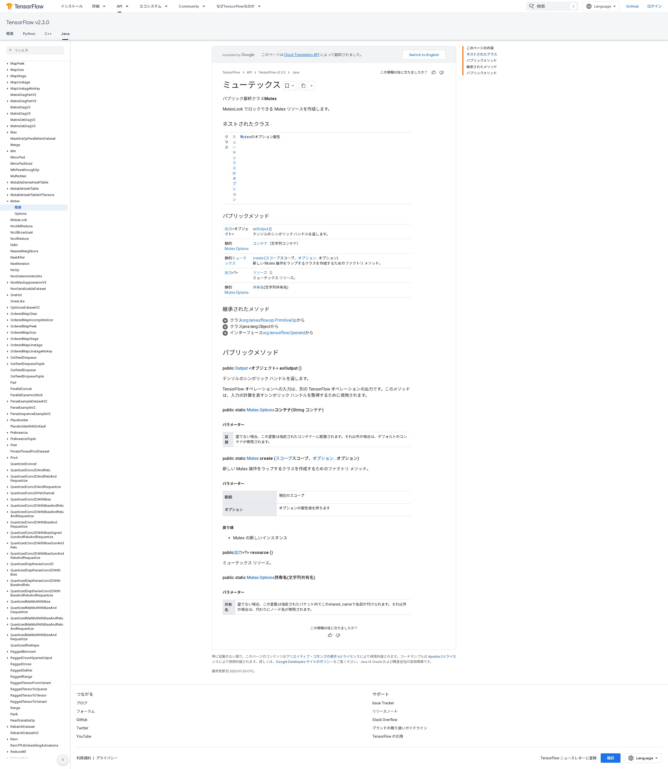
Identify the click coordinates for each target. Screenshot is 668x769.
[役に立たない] (441, 72)
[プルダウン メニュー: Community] (205, 6)
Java (65, 33)
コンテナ (260, 243)
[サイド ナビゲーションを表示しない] (63, 759)
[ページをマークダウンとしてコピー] (303, 85)
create (258, 258)
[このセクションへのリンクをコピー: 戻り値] (239, 527)
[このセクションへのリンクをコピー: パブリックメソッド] (274, 216)
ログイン (654, 6)
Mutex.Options (237, 249)
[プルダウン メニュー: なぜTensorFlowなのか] (261, 6)
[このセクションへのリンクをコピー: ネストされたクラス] (275, 124)
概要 (10, 33)
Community (189, 6)
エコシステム (151, 6)
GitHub (632, 6)
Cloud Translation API (301, 55)
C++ (48, 33)
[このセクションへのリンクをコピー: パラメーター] (249, 425)
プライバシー (107, 758)
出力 (228, 229)
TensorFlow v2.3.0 (27, 22)
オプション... (308, 258)
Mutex (245, 136)
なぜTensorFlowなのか (235, 6)
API (119, 6)
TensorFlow (231, 72)
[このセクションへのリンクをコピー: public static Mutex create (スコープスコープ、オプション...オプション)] (365, 458)
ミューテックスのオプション (234, 168)
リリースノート (385, 711)
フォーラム (85, 711)
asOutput (260, 229)
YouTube (83, 736)
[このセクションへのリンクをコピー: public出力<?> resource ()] (279, 553)
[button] (34, 63)
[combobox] (552, 6)
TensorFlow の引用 (387, 736)
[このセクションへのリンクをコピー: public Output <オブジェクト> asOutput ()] (308, 368)
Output (241, 368)
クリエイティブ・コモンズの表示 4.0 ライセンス (323, 656)
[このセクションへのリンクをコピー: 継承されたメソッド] (275, 310)
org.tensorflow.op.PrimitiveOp (269, 320)
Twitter (82, 728)
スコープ (273, 258)
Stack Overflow (384, 720)
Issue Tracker (383, 703)
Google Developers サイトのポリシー (304, 662)
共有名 (258, 287)
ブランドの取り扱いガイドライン (399, 728)
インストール (72, 6)
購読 (610, 758)
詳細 (95, 6)
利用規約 (83, 758)
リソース (260, 273)
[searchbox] (35, 50)
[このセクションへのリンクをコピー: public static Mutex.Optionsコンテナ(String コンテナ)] (330, 410)
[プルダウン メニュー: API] (128, 6)
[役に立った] (434, 72)
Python (29, 33)
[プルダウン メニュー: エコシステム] (168, 6)
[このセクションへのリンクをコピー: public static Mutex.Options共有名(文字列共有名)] (321, 578)
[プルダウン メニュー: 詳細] (105, 6)
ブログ (81, 703)
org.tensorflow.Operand (284, 332)
